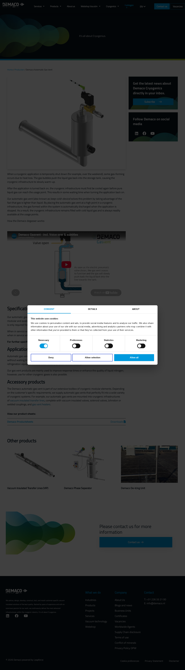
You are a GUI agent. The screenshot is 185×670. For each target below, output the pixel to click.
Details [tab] (92, 309)
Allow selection (92, 357)
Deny (51, 357)
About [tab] (136, 309)
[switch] (76, 346)
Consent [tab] (49, 309)
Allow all (134, 357)
